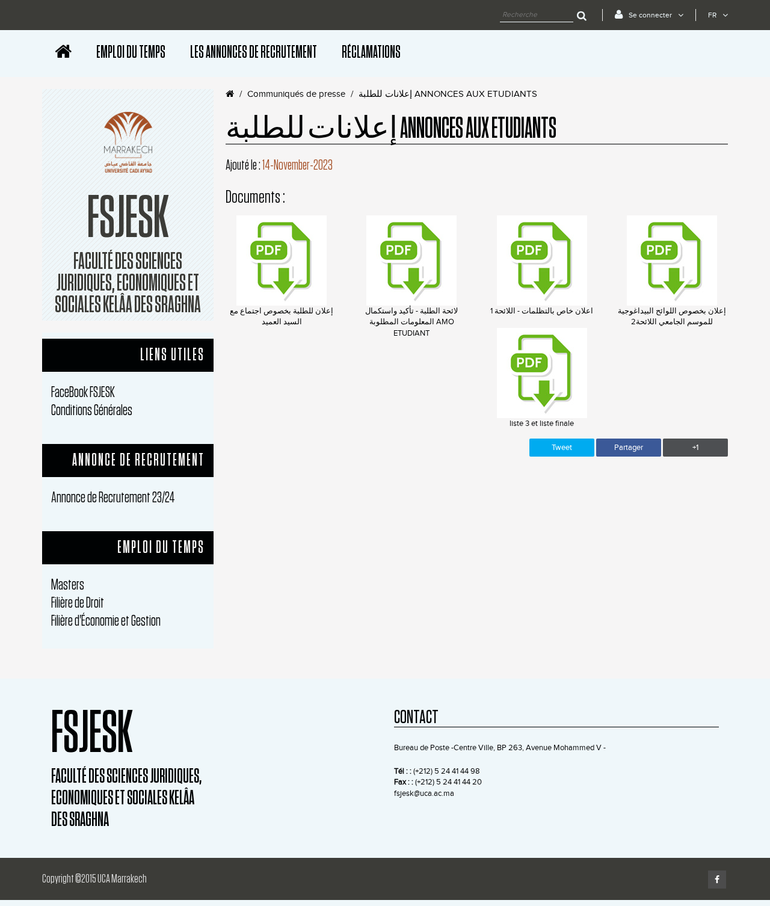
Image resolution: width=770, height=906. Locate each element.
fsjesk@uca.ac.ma (424, 793)
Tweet (562, 447)
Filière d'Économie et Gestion (106, 621)
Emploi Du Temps (130, 52)
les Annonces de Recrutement (253, 52)
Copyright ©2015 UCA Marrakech (94, 879)
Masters (67, 585)
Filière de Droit (77, 603)
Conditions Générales (91, 410)
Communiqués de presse (296, 94)
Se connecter (650, 15)
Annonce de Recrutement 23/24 (113, 497)
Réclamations (371, 52)
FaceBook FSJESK (83, 392)
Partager (628, 447)
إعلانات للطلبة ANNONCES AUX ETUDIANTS (448, 94)
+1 (695, 447)
